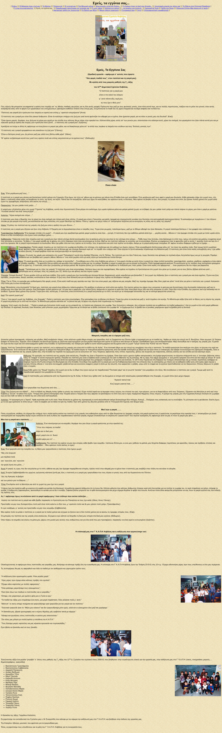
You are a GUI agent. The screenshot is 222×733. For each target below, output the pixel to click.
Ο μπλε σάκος (97, 8)
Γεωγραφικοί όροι (128, 10)
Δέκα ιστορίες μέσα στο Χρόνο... (108, 6)
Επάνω (14, 6)
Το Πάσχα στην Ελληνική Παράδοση (196, 6)
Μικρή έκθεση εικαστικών (109, 10)
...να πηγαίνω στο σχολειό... (132, 8)
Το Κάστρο (46, 6)
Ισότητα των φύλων (112, 8)
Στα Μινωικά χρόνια (85, 6)
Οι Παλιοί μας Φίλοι (89, 10)
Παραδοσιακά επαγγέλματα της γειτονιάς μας (72, 8)
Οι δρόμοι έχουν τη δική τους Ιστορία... (137, 6)
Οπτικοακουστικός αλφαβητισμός (156, 10)
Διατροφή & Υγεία (152, 8)
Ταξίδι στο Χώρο (167, 8)
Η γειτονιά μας (70, 6)
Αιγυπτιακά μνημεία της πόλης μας (167, 6)
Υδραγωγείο (57, 6)
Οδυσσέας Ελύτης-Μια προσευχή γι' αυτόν (192, 8)
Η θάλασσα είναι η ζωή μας (30, 6)
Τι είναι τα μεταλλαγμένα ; (24, 8)
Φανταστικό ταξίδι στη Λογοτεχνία (66, 10)
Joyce (139, 10)
